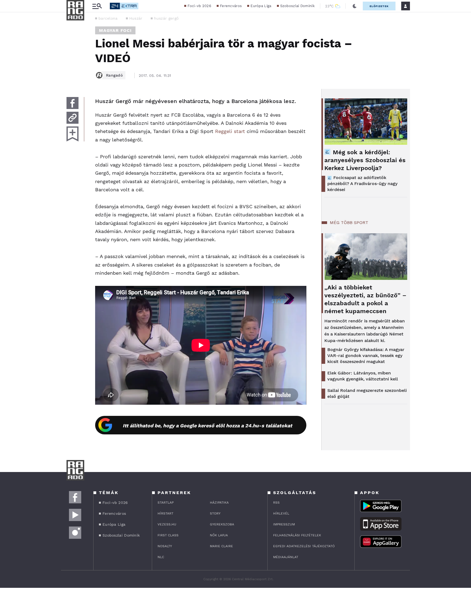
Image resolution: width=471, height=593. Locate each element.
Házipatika (219, 502)
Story (215, 513)
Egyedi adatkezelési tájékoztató (304, 546)
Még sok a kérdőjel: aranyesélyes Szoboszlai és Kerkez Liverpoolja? (365, 160)
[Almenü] (97, 6)
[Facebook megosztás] (72, 103)
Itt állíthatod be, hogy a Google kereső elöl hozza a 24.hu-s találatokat (207, 425)
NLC (161, 557)
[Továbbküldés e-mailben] (72, 118)
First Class (168, 535)
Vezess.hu (167, 524)
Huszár (136, 18)
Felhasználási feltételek (297, 535)
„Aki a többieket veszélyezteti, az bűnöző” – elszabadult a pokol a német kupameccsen (365, 299)
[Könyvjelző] (72, 133)
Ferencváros (231, 6)
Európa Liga (260, 6)
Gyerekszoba (222, 524)
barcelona (108, 18)
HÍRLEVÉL (281, 513)
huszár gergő (166, 18)
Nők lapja (219, 535)
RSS (276, 502)
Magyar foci (115, 30)
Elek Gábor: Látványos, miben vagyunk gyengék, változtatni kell (362, 376)
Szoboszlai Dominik (297, 6)
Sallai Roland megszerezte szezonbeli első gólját (367, 393)
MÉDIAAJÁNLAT (285, 557)
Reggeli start (230, 131)
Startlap (166, 502)
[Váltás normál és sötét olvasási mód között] (354, 6)
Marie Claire (221, 546)
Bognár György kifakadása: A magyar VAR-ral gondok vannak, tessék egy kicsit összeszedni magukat (365, 355)
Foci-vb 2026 (199, 6)
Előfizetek (379, 6)
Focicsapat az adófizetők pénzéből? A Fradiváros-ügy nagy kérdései (362, 183)
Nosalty (165, 546)
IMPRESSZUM (284, 524)
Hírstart (165, 513)
